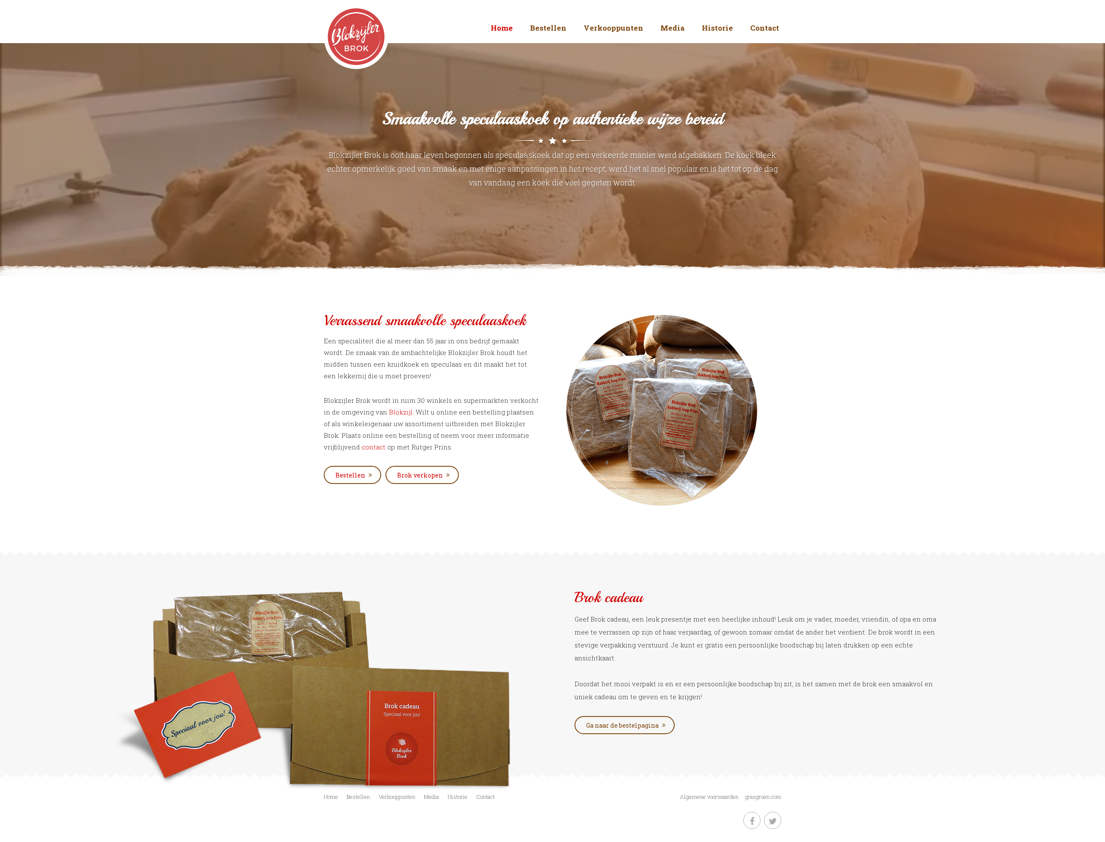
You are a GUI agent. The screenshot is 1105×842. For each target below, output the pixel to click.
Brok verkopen (420, 475)
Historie (717, 28)
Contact (764, 28)
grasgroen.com (763, 797)
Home (502, 28)
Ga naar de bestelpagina (622, 725)
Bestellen (548, 28)
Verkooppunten (613, 28)
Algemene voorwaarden (709, 797)
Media (672, 28)
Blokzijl (401, 412)
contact (374, 447)
